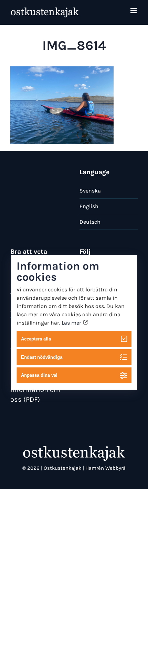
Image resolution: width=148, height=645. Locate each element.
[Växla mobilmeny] (134, 10)
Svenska (90, 190)
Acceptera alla (36, 339)
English (89, 206)
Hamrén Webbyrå (105, 468)
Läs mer (72, 322)
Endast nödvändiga (41, 356)
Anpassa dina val (39, 375)
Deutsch (90, 221)
